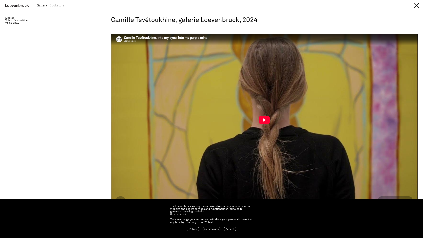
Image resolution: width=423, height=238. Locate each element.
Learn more (178, 214)
